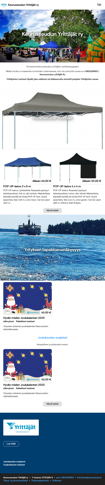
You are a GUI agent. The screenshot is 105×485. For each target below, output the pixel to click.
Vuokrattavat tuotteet (14, 465)
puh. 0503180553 (65, 477)
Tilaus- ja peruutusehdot (15, 480)
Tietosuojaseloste (40, 480)
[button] (8, 36)
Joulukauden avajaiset (14, 461)
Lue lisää (11, 443)
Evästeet (56, 480)
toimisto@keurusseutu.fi (89, 477)
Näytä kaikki (52, 210)
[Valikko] (100, 5)
